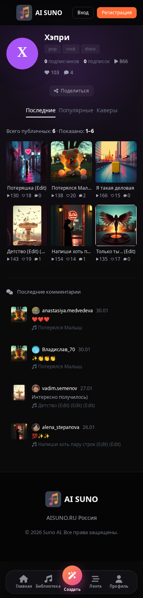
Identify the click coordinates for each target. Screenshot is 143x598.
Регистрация (117, 12)
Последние (41, 110)
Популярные (76, 110)
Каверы (107, 110)
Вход (83, 12)
